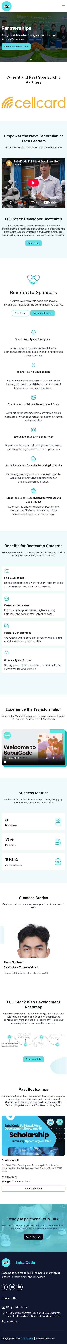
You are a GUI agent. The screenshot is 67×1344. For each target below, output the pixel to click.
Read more (33, 243)
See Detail (20, 313)
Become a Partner (42, 313)
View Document (33, 1188)
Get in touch (10, 46)
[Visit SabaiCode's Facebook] (5, 1287)
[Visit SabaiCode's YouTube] (12, 1287)
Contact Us (33, 1236)
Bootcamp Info (33, 1059)
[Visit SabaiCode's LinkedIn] (20, 1287)
